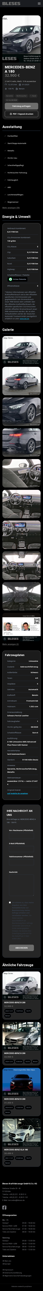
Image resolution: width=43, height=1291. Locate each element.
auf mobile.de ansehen (17, 793)
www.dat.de (24, 318)
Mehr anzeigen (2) (10, 644)
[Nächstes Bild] (37, 39)
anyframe (28, 1286)
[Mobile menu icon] (39, 3)
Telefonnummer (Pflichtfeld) (21, 856)
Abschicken (21, 948)
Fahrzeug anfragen (21, 106)
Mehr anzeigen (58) (11, 208)
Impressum (8, 1270)
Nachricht (13, 872)
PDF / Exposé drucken (23, 114)
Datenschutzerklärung (13, 1273)
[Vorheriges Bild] (6, 39)
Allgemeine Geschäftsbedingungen (17, 1276)
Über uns (7, 1261)
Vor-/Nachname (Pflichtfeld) (21, 830)
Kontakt (7, 1264)
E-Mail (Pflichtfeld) (17, 843)
